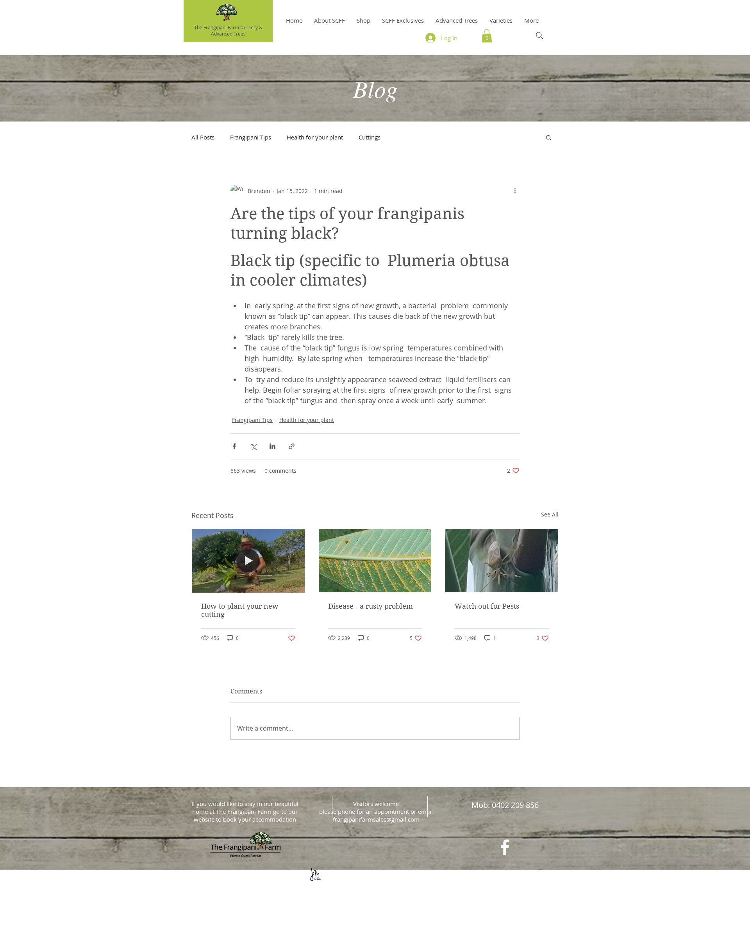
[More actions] (515, 190)
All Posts (202, 137)
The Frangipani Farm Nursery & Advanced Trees (228, 30)
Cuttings (369, 137)
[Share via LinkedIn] (272, 446)
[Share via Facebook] (234, 446)
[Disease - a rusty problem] (375, 560)
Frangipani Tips (250, 137)
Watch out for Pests (487, 606)
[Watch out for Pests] (501, 560)
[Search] (539, 35)
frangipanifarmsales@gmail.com (376, 819)
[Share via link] (291, 446)
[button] (501, 20)
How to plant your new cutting (240, 610)
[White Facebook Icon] (505, 847)
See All (550, 514)
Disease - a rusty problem (370, 606)
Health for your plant (315, 137)
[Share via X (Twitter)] (253, 446)
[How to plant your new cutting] (248, 560)
